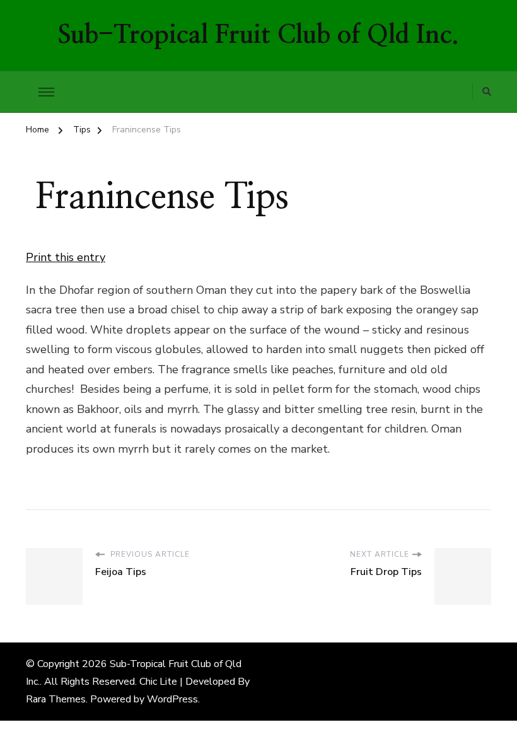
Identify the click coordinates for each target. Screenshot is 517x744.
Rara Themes (56, 699)
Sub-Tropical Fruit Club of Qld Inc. (258, 35)
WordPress (172, 699)
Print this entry (65, 257)
